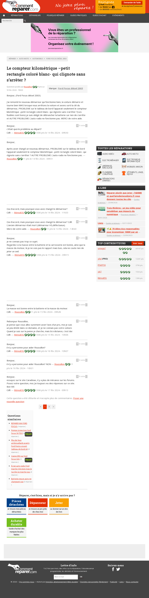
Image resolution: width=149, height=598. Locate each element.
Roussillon (28, 86)
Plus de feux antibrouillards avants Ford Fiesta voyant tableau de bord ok (20, 445)
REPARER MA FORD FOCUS (19, 425)
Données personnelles (89, 582)
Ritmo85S (19, 132)
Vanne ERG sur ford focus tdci (19, 458)
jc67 (100, 271)
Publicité (113, 582)
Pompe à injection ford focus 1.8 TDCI (21, 432)
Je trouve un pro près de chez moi (38, 510)
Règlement (103, 582)
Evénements (118, 15)
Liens (100, 223)
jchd (100, 258)
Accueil (22, 6)
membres (105, 4)
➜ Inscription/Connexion (131, 6)
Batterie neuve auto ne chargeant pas (21, 480)
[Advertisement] (47, 184)
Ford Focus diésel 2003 (70, 88)
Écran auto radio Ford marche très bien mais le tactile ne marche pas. (21, 469)
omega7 (102, 248)
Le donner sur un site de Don (59, 510)
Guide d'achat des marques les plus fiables (16, 531)
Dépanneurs (35, 15)
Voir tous (137, 243)
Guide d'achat (99, 15)
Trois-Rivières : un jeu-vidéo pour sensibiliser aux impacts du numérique (124, 211)
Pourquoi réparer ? (128, 214)
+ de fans (105, 7)
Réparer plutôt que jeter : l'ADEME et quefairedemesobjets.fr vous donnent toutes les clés (124, 196)
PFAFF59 (102, 265)
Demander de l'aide (132, 2)
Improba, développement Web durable (62, 582)
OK (81, 576)
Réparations (17, 15)
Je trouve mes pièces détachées (16, 510)
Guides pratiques (78, 15)
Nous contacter (132, 582)
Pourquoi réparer (55, 15)
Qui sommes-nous (26, 582)
